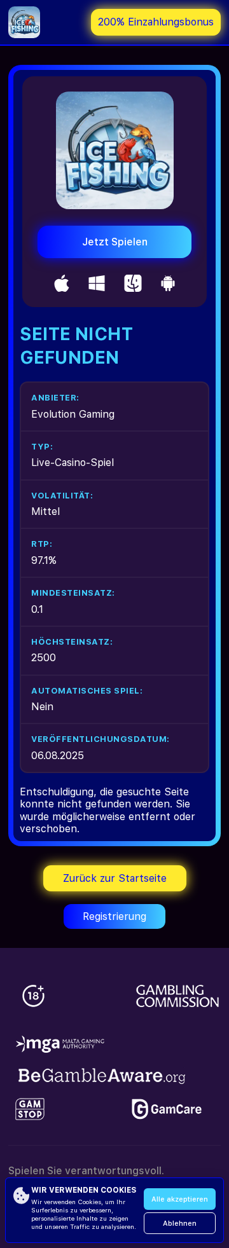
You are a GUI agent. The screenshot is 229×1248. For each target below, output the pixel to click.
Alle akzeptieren (179, 1199)
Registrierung (114, 916)
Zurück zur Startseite (115, 878)
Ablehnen (180, 1223)
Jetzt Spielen (115, 242)
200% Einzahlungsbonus (156, 22)
